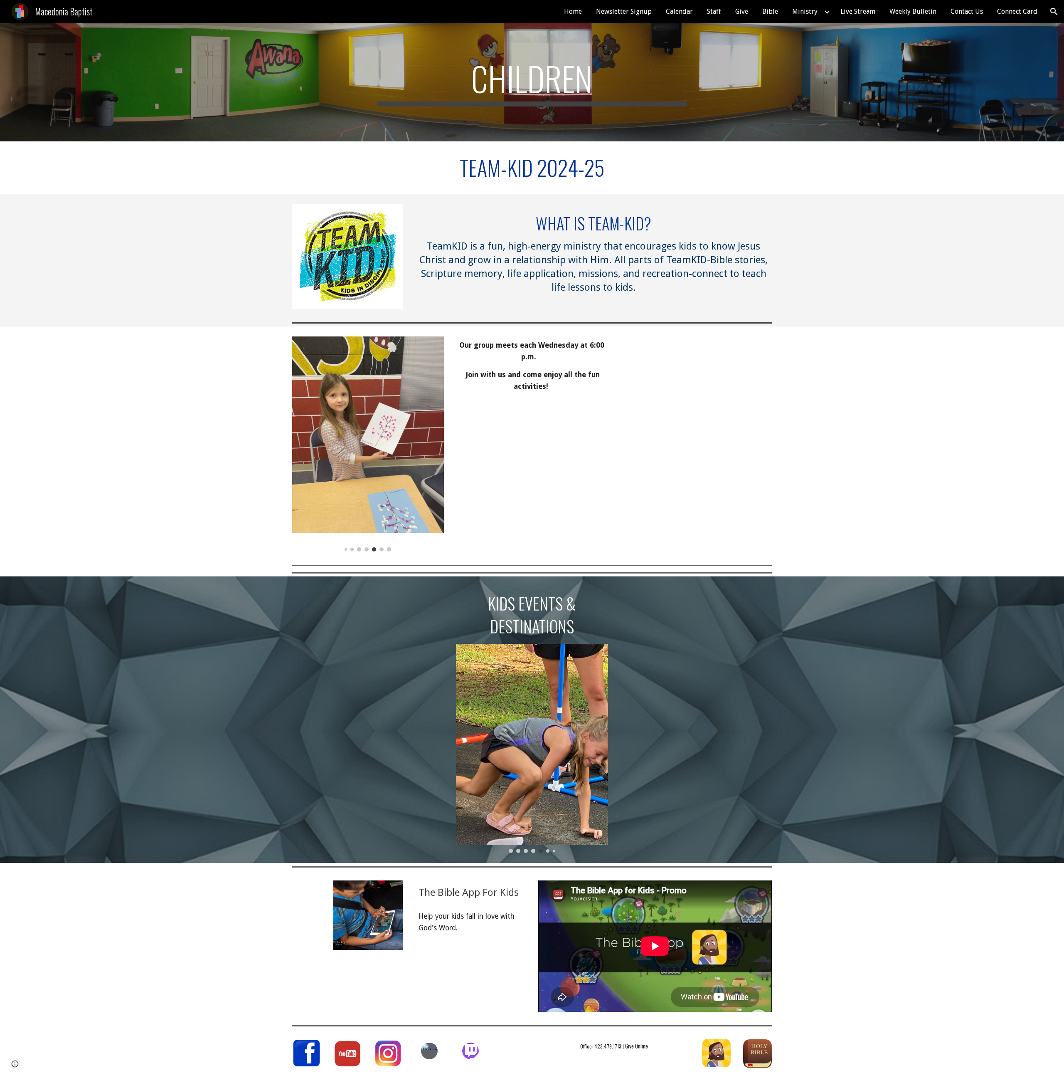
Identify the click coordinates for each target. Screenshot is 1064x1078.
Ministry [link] (805, 11)
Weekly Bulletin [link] (912, 11)
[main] (532, 82)
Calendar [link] (679, 11)
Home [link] (573, 11)
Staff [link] (714, 11)
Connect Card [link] (1017, 11)
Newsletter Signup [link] (624, 11)
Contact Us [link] (967, 11)
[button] (1054, 12)
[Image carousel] (368, 443)
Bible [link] (770, 11)
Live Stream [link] (857, 11)
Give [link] (741, 11)
